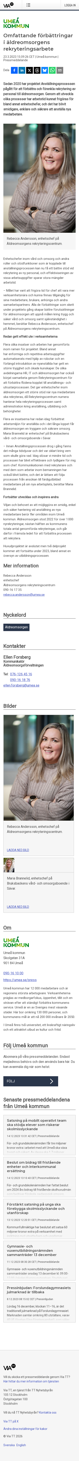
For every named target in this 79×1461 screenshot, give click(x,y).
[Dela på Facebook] (14, 71)
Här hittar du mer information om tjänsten (31, 1381)
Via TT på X (11, 1421)
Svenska (9, 1445)
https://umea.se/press (20, 980)
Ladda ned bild (18, 850)
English (21, 1445)
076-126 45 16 (21, 674)
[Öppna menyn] (29, 5)
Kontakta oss (47, 1412)
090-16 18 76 (20, 680)
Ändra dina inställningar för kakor (25, 1429)
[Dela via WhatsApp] (52, 71)
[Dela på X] (29, 71)
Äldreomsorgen (16, 627)
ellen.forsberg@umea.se (21, 685)
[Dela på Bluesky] (44, 71)
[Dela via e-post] (59, 71)
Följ (11, 1081)
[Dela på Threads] (37, 71)
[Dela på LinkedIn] (22, 71)
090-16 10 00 (13, 973)
